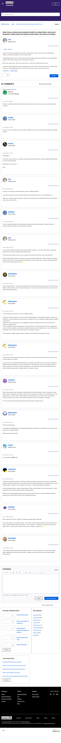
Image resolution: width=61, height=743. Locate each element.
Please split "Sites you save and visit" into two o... (45, 672)
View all (7, 651)
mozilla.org (18, 723)
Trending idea (6, 666)
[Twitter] (50, 699)
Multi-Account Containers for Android (42, 675)
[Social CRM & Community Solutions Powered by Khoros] (56, 739)
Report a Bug (35, 702)
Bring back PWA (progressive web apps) (43, 663)
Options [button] (57, 24)
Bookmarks (6, 70)
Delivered (5, 681)
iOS (18, 702)
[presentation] (4, 573)
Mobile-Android (15, 70)
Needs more (6, 669)
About (3, 699)
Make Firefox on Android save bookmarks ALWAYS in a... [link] (30, 24)
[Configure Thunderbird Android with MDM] (57, 84)
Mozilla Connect (10, 3)
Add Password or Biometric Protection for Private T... (24, 631)
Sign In (56, 4)
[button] (4, 74)
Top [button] (4, 739)
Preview (56, 570)
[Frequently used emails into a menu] (54, 84)
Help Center (35, 699)
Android (19, 704)
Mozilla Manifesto (6, 702)
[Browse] (2, 3)
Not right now (6, 679)
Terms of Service (29, 723)
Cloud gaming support (24, 615)
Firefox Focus (21, 706)
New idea (10, 49)
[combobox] (30, 14)
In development (6, 676)
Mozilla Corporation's (8, 729)
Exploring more (6, 674)
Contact (3, 726)
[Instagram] (54, 699)
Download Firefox (22, 699)
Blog (18, 709)
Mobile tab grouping (23, 645)
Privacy (39, 723)
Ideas (13, 24)
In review (5, 671)
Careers (3, 706)
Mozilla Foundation (6, 704)
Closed (4, 684)
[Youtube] (57, 699)
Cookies (47, 723)
